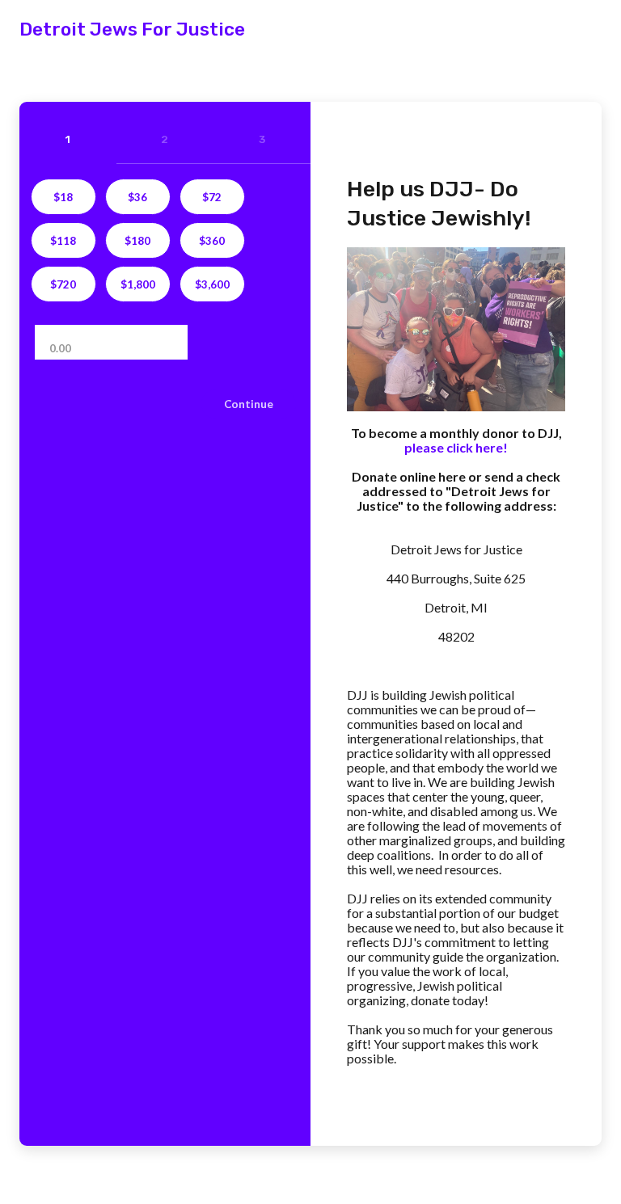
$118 (63, 240)
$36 (137, 197)
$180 (137, 240)
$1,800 (137, 284)
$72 (212, 197)
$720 (63, 284)
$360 (212, 240)
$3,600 (212, 284)
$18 (63, 197)
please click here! (456, 447)
